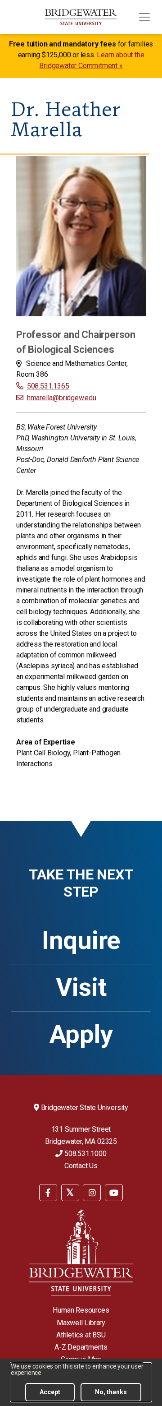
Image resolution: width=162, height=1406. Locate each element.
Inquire (81, 940)
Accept (50, 1392)
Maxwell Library (81, 1322)
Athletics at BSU (81, 1335)
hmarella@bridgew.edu (61, 397)
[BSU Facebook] (48, 1192)
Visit (81, 987)
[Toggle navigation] (144, 17)
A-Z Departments (81, 1347)
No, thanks (111, 1392)
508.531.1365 (48, 386)
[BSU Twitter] (70, 1192)
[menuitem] (48, 1192)
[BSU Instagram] (92, 1192)
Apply (81, 1034)
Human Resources (81, 1310)
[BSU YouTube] (114, 1192)
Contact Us (81, 1165)
